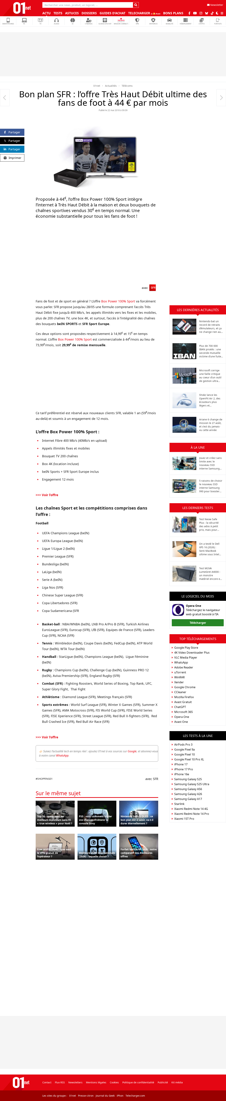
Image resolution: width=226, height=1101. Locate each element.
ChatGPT (180, 707)
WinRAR (179, 677)
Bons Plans (173, 13)
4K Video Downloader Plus (192, 652)
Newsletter (216, 5)
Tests (57, 13)
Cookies (114, 1082)
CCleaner (180, 692)
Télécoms (127, 85)
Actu (46, 13)
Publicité (163, 1082)
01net (96, 85)
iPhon (120, 1095)
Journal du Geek (105, 1095)
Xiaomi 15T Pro (184, 819)
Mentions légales (96, 1082)
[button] (217, 13)
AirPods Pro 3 (183, 744)
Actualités (111, 85)
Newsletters (75, 1082)
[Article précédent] (5, 97)
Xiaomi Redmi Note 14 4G (191, 809)
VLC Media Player (185, 657)
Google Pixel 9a (184, 749)
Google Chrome (184, 687)
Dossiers (89, 13)
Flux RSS (60, 1082)
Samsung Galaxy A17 (188, 799)
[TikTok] (212, 13)
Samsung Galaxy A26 (188, 794)
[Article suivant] (221, 97)
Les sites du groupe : (54, 1095)
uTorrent (180, 672)
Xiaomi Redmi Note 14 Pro (191, 814)
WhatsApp (62, 755)
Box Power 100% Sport (118, 301)
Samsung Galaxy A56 (188, 789)
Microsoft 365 (183, 712)
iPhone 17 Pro (183, 769)
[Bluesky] (206, 13)
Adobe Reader (183, 667)
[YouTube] (195, 13)
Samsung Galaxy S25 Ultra (191, 784)
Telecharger (139, 13)
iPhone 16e (181, 774)
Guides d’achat (112, 13)
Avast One (181, 722)
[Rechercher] (136, 5)
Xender (179, 682)
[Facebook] (189, 13)
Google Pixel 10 (184, 754)
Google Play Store (186, 648)
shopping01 (45, 778)
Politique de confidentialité (138, 1082)
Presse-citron (86, 1095)
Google (132, 751)
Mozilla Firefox (184, 697)
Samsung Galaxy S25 (188, 779)
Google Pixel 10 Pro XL (189, 759)
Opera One (193, 606)
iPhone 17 (181, 764)
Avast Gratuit (183, 702)
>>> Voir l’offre (47, 495)
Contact (46, 1082)
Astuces (72, 13)
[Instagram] (201, 13)
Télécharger (198, 623)
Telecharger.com (135, 1095)
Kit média (177, 1082)
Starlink (179, 804)
